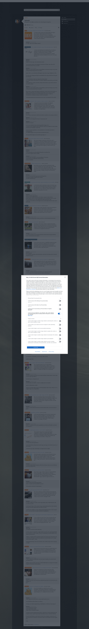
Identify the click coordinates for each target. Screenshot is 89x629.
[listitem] (44, 298)
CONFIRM (36, 347)
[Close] (65, 277)
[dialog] (44, 314)
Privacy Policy (51, 351)
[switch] (59, 301)
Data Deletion (37, 351)
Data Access (44, 351)
